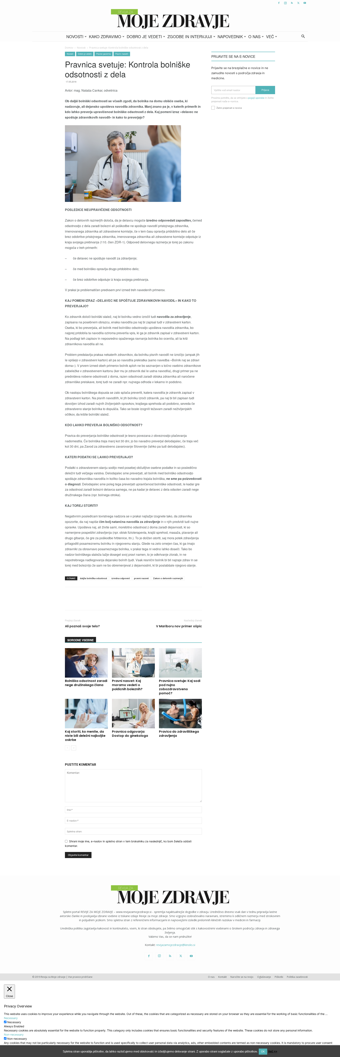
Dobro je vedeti (144, 36)
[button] (303, 37)
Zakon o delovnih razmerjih (168, 578)
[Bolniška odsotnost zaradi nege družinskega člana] (86, 663)
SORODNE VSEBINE (80, 640)
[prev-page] (67, 747)
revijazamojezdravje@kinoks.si (175, 945)
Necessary (14, 1022)
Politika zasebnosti (297, 977)
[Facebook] (279, 3)
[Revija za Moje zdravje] (170, 19)
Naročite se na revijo (241, 977)
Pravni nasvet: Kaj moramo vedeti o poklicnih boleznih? (127, 685)
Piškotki (279, 977)
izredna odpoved (120, 578)
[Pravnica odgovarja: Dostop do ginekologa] (133, 713)
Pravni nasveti (121, 53)
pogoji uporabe (256, 97)
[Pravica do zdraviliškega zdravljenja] (180, 713)
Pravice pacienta (103, 53)
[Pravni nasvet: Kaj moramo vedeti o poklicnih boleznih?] (133, 663)
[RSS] (292, 3)
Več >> (272, 1051)
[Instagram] (285, 3)
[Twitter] (298, 3)
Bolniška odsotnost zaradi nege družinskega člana (86, 683)
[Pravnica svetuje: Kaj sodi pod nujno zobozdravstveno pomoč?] (180, 663)
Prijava (265, 89)
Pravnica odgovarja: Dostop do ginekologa (130, 733)
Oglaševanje (264, 977)
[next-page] (73, 747)
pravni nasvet (141, 578)
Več (270, 36)
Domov (69, 47)
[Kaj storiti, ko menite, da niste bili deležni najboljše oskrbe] (86, 713)
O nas (254, 36)
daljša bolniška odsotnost (93, 578)
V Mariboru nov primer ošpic (179, 626)
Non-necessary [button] (14, 1034)
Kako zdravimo (105, 36)
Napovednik (230, 36)
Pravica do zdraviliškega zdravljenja (179, 733)
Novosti (74, 36)
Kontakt (222, 977)
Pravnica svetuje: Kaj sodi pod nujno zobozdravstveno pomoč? (179, 687)
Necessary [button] (11, 1018)
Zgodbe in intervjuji (189, 36)
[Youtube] (305, 3)
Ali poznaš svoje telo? (82, 626)
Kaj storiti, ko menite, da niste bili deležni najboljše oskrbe (85, 735)
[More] (169, 602)
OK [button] (263, 1051)
